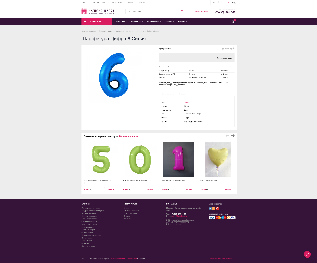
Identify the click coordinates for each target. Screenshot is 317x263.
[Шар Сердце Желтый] (217, 159)
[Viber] (222, 3)
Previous (227, 135)
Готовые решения (88, 213)
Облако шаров (87, 232)
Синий (186, 102)
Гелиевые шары (105, 31)
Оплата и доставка (98, 2)
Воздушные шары (88, 31)
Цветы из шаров (87, 238)
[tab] (168, 93)
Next (233, 135)
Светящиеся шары (89, 221)
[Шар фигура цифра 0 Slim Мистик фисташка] (140, 159)
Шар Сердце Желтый (208, 180)
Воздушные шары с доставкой (124, 259)
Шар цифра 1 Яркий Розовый (173, 180)
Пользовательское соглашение (223, 259)
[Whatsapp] (218, 2)
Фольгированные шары (123, 31)
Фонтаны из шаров (89, 224)
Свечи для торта (88, 246)
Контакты (141, 2)
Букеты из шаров (88, 230)
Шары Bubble (86, 241)
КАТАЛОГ (85, 204)
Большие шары (87, 227)
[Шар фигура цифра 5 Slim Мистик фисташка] (101, 159)
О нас (84, 2)
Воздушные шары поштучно (92, 211)
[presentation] (168, 93)
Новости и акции (116, 2)
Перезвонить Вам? (201, 12)
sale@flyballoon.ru (179, 216)
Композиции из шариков (91, 235)
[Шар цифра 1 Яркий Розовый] (178, 159)
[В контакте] (214, 2)
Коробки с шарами (89, 216)
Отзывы (130, 2)
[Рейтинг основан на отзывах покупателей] (228, 49)
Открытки (85, 243)
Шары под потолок (89, 219)
